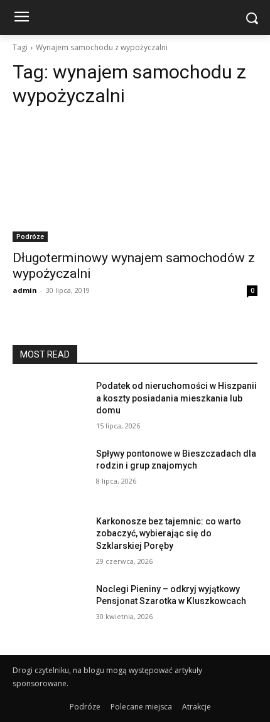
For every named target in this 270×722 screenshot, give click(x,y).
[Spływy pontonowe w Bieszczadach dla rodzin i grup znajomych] (49, 473)
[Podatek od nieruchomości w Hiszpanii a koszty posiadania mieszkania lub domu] (49, 406)
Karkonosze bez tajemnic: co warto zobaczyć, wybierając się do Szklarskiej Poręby (168, 533)
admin (25, 290)
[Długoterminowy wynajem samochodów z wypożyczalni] (135, 181)
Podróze (30, 236)
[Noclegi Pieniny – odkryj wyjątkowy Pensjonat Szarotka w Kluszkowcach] (49, 609)
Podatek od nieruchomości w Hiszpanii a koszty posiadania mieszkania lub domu (176, 398)
